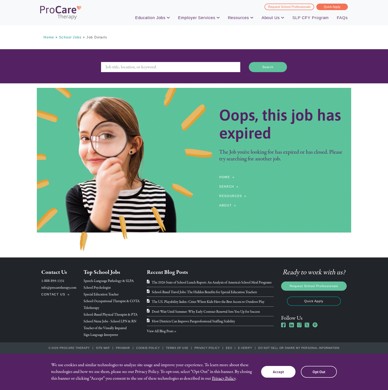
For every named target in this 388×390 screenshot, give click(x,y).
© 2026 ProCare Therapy (69, 348)
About (225, 205)
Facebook (283, 324)
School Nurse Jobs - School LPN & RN (110, 321)
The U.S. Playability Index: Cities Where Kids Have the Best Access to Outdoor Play (208, 301)
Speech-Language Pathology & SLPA (109, 281)
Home (49, 37)
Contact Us (53, 294)
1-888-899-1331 (52, 281)
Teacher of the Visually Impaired (105, 328)
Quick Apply (332, 7)
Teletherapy (91, 308)
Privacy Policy (207, 348)
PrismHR (123, 348)
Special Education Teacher (101, 294)
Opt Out (319, 372)
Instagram (299, 324)
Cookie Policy (148, 348)
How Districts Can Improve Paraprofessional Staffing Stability (193, 321)
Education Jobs (150, 18)
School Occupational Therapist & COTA (112, 301)
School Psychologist (97, 287)
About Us (271, 18)
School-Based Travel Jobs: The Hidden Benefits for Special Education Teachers (204, 292)
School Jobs (70, 37)
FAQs (342, 18)
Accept (278, 372)
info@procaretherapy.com (58, 287)
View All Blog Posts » (161, 331)
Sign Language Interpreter (101, 334)
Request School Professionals (289, 7)
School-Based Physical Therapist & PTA (111, 314)
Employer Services (196, 18)
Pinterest (315, 324)
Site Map (103, 348)
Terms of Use (177, 348)
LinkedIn (291, 324)
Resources (238, 18)
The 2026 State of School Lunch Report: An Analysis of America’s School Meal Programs (211, 282)
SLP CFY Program (310, 18)
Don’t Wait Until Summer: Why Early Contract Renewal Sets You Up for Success (206, 311)
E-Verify (245, 348)
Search (226, 186)
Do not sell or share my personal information (299, 348)
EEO (229, 348)
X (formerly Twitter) (307, 325)
